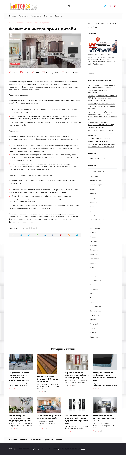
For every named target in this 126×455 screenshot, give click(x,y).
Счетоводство (95, 311)
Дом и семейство (97, 219)
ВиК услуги (94, 202)
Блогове (93, 193)
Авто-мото (94, 176)
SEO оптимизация (97, 172)
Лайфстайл (94, 254)
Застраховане (95, 228)
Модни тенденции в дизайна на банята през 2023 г (104, 418)
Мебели (93, 263)
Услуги (92, 328)
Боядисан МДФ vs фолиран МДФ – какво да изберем (47, 378)
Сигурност (94, 302)
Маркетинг (94, 259)
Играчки (93, 237)
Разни (92, 293)
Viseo (83, 449)
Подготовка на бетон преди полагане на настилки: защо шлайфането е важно (19, 376)
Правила (58, 16)
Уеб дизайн (94, 324)
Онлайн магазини (97, 285)
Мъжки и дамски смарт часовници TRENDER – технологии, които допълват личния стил (102, 98)
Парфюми (94, 289)
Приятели (23, 16)
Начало (12, 16)
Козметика (94, 250)
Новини (93, 276)
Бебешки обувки (96, 185)
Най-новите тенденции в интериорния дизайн (49, 417)
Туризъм (93, 320)
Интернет (93, 246)
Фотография (95, 337)
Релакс (92, 298)
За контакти (36, 16)
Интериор (15, 63)
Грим (92, 211)
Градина (93, 206)
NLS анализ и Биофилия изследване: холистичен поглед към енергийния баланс (101, 125)
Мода (92, 267)
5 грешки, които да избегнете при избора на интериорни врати (77, 375)
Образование (95, 280)
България (93, 198)
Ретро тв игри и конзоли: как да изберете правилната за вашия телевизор (101, 133)
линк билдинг (104, 23)
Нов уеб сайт (93, 27)
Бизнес (92, 189)
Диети (92, 215)
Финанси (93, 333)
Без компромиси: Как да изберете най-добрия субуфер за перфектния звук (76, 419)
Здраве (93, 233)
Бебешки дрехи (96, 180)
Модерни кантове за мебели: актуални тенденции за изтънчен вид (104, 376)
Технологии (94, 315)
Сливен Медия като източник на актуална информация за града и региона (101, 106)
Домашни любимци (97, 224)
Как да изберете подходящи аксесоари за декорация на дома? (20, 418)
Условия (48, 16)
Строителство (95, 307)
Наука (92, 272)
